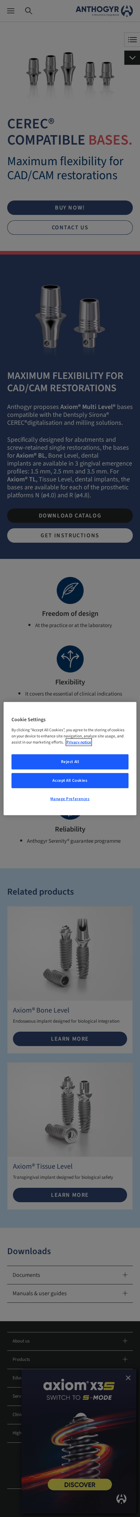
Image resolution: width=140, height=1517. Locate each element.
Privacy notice (78, 742)
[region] (70, 758)
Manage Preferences (69, 799)
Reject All (70, 762)
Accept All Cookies (69, 780)
